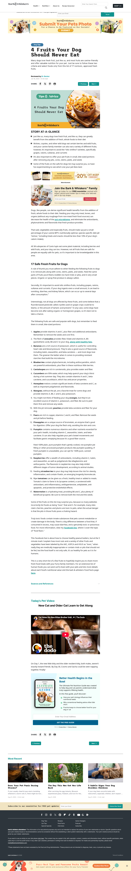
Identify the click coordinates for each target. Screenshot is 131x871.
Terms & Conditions (118, 855)
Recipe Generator (68, 6)
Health (35, 6)
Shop (118, 6)
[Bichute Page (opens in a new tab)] (84, 815)
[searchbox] (94, 4)
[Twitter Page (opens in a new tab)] (56, 814)
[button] (106, 8)
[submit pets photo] (65, 25)
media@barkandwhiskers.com (17, 843)
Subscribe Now (101, 866)
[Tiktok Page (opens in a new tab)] (70, 815)
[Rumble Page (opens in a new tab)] (88, 815)
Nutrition (45, 6)
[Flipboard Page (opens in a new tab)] (66, 815)
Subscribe (78, 826)
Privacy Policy (62, 203)
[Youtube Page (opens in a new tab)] (79, 815)
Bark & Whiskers (12, 855)
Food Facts (61, 823)
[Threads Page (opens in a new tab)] (52, 815)
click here (41, 838)
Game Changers (80, 821)
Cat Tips (44, 823)
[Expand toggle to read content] (99, 583)
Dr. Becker (46, 76)
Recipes (60, 821)
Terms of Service (72, 203)
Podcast (78, 823)
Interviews (61, 826)
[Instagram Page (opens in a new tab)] (47, 815)
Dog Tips (37, 45)
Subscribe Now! (107, 13)
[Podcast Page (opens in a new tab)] (75, 815)
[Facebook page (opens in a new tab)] (43, 815)
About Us (56, 6)
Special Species (46, 826)
